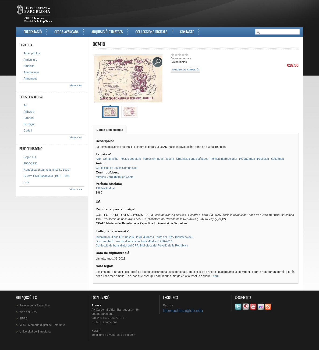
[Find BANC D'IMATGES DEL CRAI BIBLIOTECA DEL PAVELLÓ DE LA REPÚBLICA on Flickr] (261, 310)
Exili (26, 182)
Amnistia (29, 66)
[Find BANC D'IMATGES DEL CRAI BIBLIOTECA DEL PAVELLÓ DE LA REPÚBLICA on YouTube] (253, 310)
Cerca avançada (66, 31)
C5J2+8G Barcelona (104, 322)
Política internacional (223, 158)
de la (34, 305)
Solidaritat (277, 158)
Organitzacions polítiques (192, 158)
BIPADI (23, 318)
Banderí (29, 118)
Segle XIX (30, 157)
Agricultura (30, 59)
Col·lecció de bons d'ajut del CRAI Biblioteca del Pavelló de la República (142, 245)
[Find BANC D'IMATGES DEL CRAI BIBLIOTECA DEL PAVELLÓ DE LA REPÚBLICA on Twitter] (238, 310)
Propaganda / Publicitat (254, 158)
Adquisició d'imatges (107, 31)
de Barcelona (35, 331)
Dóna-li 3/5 (179, 54)
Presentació (33, 31)
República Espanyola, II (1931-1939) (47, 169)
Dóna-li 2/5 (176, 54)
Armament (30, 78)
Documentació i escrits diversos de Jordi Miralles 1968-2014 (134, 241)
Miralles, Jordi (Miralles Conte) (115, 177)
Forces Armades (153, 158)
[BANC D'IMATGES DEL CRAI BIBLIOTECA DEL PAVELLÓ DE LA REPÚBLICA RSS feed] (268, 310)
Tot (25, 105)
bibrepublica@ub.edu (183, 310)
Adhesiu (29, 111)
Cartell (28, 130)
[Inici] (35, 14)
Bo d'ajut (29, 124)
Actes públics (32, 53)
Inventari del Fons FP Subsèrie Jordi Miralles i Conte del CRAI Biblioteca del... (145, 237)
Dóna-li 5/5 (186, 54)
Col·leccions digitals (151, 31)
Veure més (76, 85)
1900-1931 (31, 163)
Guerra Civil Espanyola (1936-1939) (47, 176)
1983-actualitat (105, 188)
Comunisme (110, 158)
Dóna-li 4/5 (183, 54)
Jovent (170, 158)
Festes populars (131, 158)
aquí (216, 276)
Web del (28, 312)
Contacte (187, 31)
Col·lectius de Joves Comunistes (116, 168)
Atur (98, 158)
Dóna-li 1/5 (172, 54)
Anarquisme (31, 72)
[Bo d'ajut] (98, 202)
